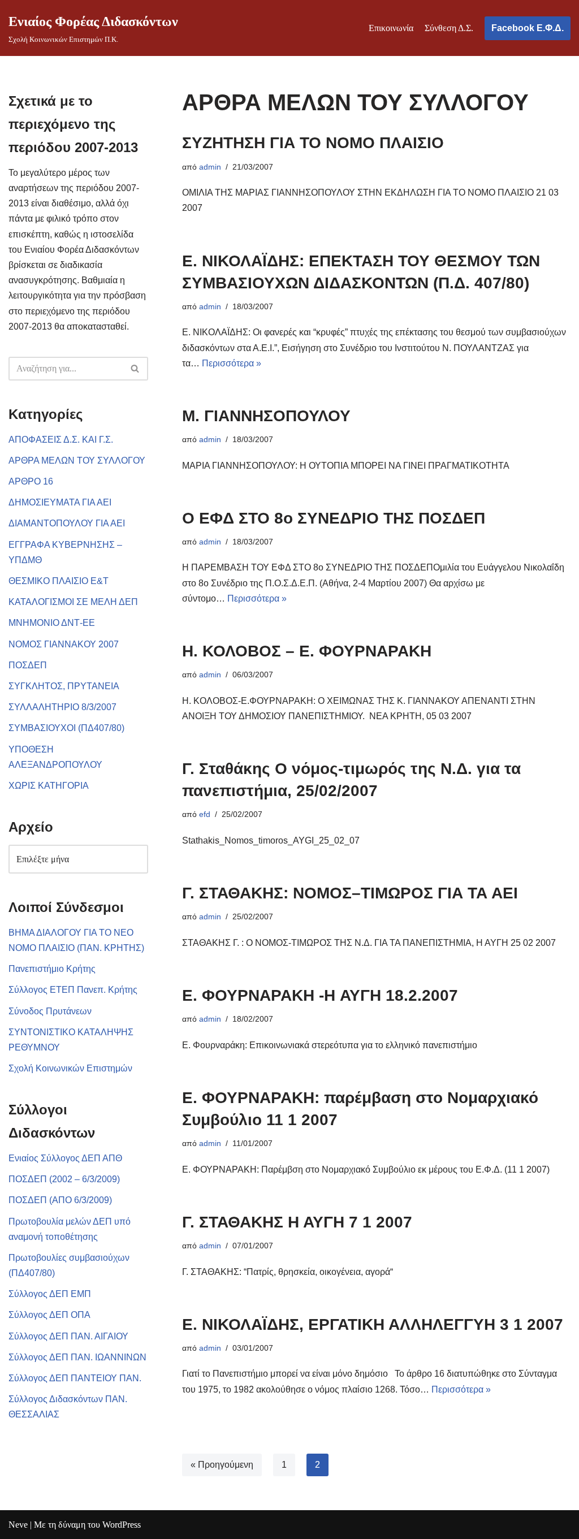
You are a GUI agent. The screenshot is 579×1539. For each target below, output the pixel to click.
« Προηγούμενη (222, 1464)
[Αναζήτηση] (135, 369)
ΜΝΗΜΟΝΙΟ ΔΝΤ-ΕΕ (51, 623)
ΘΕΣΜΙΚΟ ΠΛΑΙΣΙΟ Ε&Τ (58, 581)
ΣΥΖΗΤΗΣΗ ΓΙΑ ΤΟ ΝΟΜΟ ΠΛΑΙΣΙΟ (313, 143)
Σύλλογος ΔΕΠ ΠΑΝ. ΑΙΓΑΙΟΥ (68, 1336)
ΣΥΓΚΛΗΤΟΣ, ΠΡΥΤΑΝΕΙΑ (63, 686)
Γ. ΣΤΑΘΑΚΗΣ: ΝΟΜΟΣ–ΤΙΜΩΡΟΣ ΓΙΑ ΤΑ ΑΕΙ (350, 893)
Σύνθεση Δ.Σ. (449, 28)
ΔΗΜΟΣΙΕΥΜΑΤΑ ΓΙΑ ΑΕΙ (59, 502)
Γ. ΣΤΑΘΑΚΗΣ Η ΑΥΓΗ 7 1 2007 (297, 1222)
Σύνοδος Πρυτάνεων (50, 1011)
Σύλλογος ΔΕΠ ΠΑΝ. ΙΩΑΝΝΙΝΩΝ (77, 1357)
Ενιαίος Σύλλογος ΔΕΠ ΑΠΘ (65, 1158)
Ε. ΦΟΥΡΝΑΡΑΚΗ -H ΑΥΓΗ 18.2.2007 (320, 995)
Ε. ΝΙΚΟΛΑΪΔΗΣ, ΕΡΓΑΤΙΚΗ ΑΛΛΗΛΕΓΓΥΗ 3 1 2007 (372, 1324)
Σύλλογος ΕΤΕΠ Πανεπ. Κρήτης (72, 990)
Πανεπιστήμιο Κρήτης (52, 969)
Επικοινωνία (391, 28)
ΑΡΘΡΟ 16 (30, 481)
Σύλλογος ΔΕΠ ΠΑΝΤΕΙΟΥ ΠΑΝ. (74, 1378)
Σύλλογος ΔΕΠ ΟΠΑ (49, 1315)
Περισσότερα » (231, 363)
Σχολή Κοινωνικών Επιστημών (70, 1068)
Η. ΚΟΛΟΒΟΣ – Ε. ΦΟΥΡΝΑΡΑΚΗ (306, 651)
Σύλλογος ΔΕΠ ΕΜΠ (49, 1294)
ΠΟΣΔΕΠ (27, 665)
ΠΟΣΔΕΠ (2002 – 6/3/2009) (64, 1179)
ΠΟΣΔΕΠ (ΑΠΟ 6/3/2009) (60, 1200)
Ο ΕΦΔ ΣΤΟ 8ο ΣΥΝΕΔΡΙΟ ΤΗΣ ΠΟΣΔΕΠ (333, 518)
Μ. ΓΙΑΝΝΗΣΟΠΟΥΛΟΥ (266, 416)
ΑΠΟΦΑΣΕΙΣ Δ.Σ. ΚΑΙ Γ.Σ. (60, 439)
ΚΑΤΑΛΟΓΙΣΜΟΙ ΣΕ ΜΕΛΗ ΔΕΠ (73, 602)
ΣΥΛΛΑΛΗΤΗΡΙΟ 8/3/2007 (62, 707)
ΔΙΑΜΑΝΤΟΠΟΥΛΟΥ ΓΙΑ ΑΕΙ (66, 523)
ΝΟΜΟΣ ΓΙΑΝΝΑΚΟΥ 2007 (63, 644)
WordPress (121, 1524)
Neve (18, 1524)
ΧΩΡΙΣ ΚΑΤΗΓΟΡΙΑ (48, 785)
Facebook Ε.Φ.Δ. (527, 28)
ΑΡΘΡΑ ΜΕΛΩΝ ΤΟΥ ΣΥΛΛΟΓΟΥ (76, 460)
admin (210, 166)
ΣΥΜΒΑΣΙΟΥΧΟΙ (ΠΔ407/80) (66, 728)
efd (204, 814)
